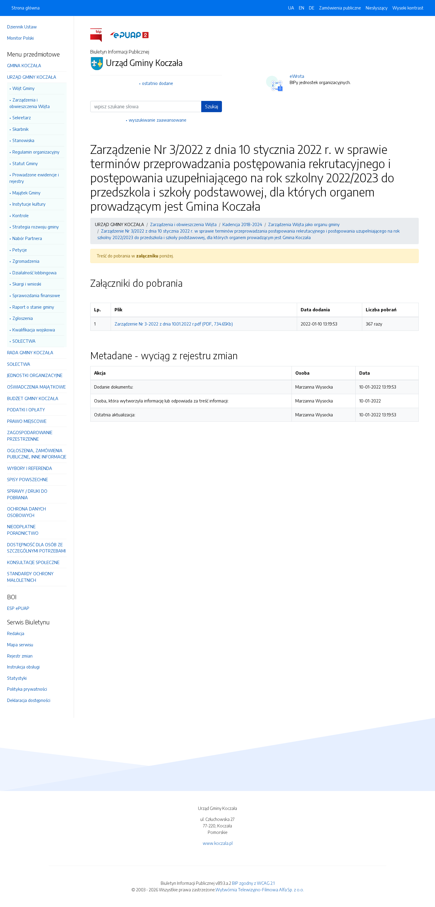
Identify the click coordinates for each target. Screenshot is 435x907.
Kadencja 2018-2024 (242, 224)
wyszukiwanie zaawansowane (157, 120)
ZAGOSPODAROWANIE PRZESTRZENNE (29, 436)
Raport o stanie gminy (33, 307)
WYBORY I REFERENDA (29, 468)
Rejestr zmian (20, 655)
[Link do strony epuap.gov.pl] (129, 34)
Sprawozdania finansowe (36, 295)
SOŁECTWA (24, 341)
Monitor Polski (20, 38)
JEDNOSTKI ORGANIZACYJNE (34, 375)
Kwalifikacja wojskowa (33, 329)
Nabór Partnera (27, 238)
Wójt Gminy (23, 88)
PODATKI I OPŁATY (26, 409)
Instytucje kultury (29, 204)
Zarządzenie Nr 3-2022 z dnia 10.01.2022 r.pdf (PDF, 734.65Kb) (174, 323)
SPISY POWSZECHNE (27, 479)
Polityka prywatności (27, 689)
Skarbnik (20, 129)
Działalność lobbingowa (34, 272)
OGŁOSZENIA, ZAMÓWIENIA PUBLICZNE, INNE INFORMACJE (36, 454)
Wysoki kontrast (407, 7)
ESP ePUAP (18, 608)
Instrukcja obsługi (23, 666)
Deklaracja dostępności (28, 700)
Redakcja (15, 633)
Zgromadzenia (25, 261)
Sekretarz (21, 117)
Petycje (19, 249)
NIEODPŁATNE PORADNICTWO (22, 530)
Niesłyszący (377, 7)
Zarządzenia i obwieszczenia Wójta (29, 103)
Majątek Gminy (26, 192)
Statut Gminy (25, 163)
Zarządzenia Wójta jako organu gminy (304, 224)
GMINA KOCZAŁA (24, 65)
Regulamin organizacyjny (35, 151)
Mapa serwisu (20, 644)
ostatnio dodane (157, 83)
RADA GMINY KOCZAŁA (30, 352)
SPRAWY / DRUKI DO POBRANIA (27, 494)
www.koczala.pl (218, 843)
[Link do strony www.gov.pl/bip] (99, 34)
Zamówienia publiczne (340, 7)
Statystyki (17, 678)
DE (311, 7)
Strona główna (26, 7)
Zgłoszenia (22, 318)
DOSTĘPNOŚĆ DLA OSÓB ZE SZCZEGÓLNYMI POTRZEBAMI (36, 548)
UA (291, 7)
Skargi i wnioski (26, 283)
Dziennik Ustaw (22, 26)
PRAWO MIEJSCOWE (26, 421)
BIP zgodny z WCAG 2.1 (253, 883)
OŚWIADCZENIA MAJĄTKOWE (36, 386)
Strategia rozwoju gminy (35, 226)
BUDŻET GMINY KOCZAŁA (32, 398)
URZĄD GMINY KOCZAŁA (31, 77)
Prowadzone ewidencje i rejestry (34, 178)
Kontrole (20, 215)
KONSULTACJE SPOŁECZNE (33, 562)
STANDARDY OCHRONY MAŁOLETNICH (30, 577)
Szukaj (211, 106)
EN (301, 7)
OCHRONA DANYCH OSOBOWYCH (26, 512)
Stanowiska (23, 140)
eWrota (297, 76)
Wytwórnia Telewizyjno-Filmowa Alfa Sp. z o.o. (259, 889)
